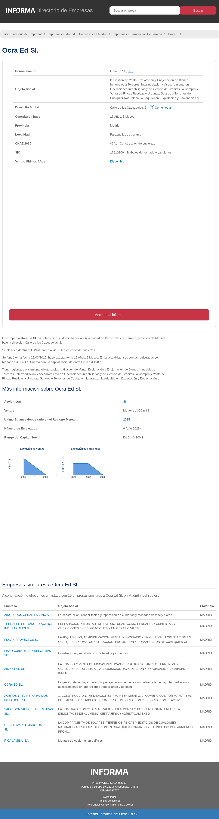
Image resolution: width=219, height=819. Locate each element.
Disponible (117, 161)
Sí (124, 401)
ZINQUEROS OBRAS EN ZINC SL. (27, 615)
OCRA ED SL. (13, 684)
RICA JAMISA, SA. (16, 740)
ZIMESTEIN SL (14, 668)
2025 (126, 419)
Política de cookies (109, 800)
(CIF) (129, 71)
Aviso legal (109, 796)
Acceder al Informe (109, 315)
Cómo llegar (162, 107)
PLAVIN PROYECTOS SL (21, 639)
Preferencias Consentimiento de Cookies (109, 804)
